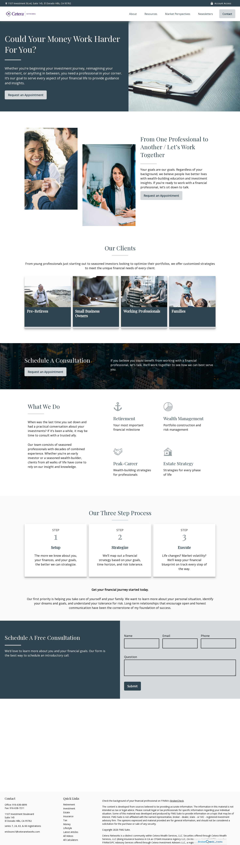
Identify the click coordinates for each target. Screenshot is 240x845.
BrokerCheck (177, 800)
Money (67, 824)
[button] (133, 13)
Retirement (69, 804)
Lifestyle (67, 828)
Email (166, 636)
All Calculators (70, 839)
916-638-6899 (19, 804)
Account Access (223, 3)
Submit (132, 686)
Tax (65, 820)
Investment (69, 808)
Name (128, 636)
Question (130, 657)
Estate (66, 812)
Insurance (68, 816)
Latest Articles (70, 832)
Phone (205, 636)
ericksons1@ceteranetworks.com (22, 831)
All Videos (68, 835)
